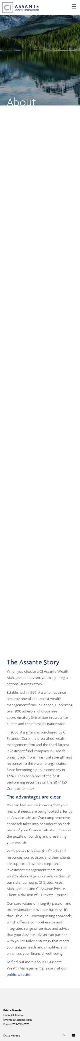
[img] (40, 52)
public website (18, 974)
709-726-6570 (21, 1024)
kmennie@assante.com (17, 1020)
